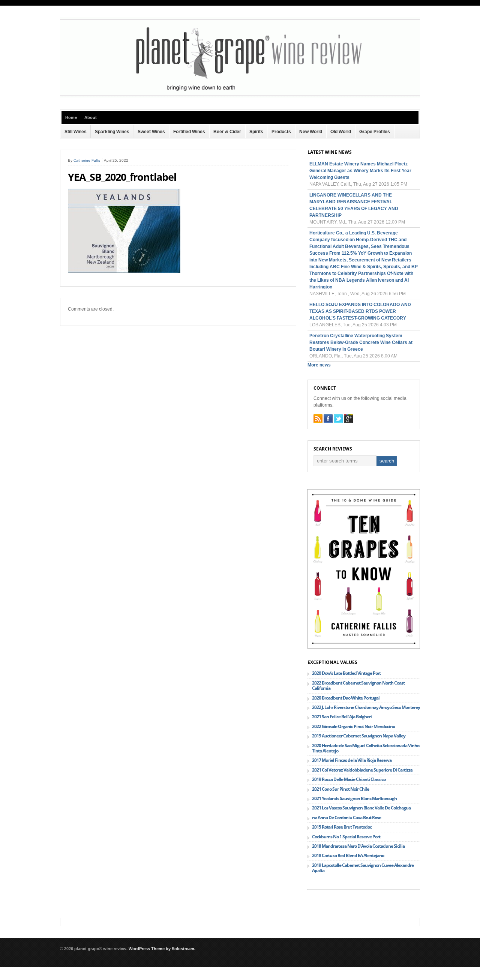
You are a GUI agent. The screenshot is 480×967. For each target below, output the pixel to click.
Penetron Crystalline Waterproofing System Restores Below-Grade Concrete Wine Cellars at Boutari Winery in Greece (360, 342)
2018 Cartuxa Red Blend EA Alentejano (348, 855)
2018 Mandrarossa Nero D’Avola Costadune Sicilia (358, 846)
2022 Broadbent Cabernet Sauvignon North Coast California (358, 685)
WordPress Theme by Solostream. (162, 948)
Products (281, 131)
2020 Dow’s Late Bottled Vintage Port (346, 673)
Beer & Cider (227, 131)
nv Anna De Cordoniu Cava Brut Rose (346, 817)
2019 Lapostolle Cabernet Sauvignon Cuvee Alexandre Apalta (363, 868)
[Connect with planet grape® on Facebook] (328, 418)
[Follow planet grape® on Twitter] (338, 418)
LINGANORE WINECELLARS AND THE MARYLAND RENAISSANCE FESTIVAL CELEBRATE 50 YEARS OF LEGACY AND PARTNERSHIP (353, 205)
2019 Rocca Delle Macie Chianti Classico (349, 779)
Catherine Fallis (87, 160)
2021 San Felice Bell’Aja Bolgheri (342, 716)
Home (71, 117)
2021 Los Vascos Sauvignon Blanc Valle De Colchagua (361, 808)
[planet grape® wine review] (240, 96)
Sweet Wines (151, 131)
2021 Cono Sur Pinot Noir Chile (340, 789)
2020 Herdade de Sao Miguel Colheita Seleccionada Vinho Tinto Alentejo (365, 748)
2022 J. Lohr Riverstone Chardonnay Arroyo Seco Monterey (366, 707)
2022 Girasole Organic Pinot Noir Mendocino (353, 726)
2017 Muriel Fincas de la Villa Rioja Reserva (352, 760)
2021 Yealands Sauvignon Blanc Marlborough (354, 798)
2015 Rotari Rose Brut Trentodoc (342, 827)
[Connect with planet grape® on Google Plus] (348, 418)
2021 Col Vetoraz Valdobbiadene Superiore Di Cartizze (362, 770)
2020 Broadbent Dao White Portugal (346, 698)
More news (319, 365)
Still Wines (75, 131)
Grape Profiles (374, 131)
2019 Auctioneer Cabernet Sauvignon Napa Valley (358, 736)
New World (310, 131)
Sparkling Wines (112, 131)
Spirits (256, 131)
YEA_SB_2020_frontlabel (122, 177)
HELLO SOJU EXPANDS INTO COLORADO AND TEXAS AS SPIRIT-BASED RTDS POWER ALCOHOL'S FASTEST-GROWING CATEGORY (360, 311)
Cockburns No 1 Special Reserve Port (346, 836)
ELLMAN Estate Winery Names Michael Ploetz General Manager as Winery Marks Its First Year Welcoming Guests (360, 170)
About (90, 117)
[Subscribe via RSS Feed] (318, 418)
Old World (340, 131)
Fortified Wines (189, 131)
